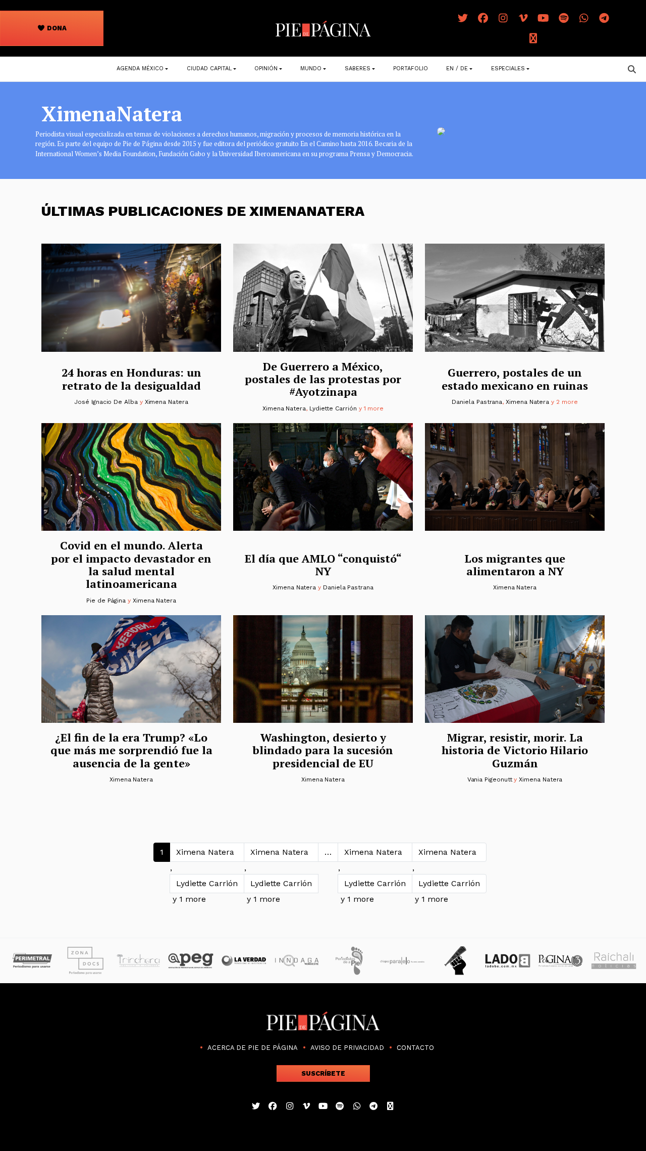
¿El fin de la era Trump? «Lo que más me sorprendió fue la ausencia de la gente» (131, 750)
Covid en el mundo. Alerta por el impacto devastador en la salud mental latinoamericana (131, 564)
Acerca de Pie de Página (252, 1047)
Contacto (415, 1047)
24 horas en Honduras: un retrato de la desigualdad (131, 378)
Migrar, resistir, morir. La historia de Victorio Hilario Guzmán (515, 750)
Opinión (266, 68)
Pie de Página (106, 600)
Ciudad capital (209, 68)
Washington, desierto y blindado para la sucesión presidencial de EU (323, 750)
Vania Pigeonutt (489, 779)
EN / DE (457, 68)
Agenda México (140, 68)
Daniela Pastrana (477, 401)
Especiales (508, 68)
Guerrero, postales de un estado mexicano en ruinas (515, 378)
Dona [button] (56, 28)
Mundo (310, 68)
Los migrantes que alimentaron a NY (514, 564)
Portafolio (410, 68)
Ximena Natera (166, 401)
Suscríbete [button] (323, 1073)
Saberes (357, 68)
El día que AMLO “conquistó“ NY (323, 564)
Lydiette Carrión (333, 408)
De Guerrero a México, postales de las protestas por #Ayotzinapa (323, 379)
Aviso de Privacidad (347, 1047)
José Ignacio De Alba (106, 401)
